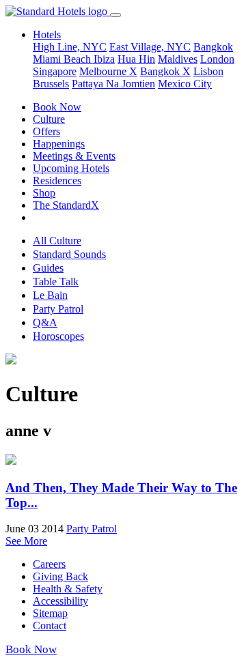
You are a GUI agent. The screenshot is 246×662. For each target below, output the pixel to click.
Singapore (55, 71)
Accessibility (60, 601)
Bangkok (213, 47)
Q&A (45, 322)
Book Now (57, 107)
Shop (44, 193)
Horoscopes (58, 336)
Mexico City (185, 83)
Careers (49, 564)
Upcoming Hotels (71, 168)
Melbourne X (108, 71)
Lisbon (208, 71)
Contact (49, 625)
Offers (46, 131)
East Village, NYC (150, 47)
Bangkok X (165, 71)
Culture (49, 119)
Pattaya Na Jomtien (113, 83)
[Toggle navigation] (115, 15)
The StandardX (66, 205)
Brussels (51, 83)
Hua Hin (136, 59)
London (217, 59)
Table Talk (56, 281)
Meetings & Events (74, 156)
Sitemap (50, 613)
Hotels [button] (47, 34)
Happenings (59, 143)
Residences (57, 180)
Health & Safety (67, 588)
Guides (48, 268)
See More (26, 541)
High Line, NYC (70, 47)
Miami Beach (63, 59)
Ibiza (104, 59)
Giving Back (60, 576)
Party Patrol (58, 309)
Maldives (177, 59)
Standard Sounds (69, 254)
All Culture (57, 240)
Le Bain (50, 295)
